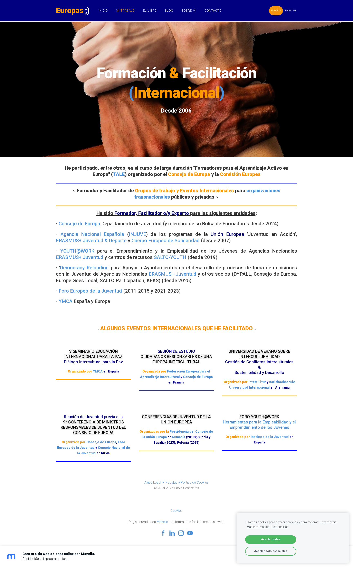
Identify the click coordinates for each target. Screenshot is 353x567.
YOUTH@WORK (77, 251)
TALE (119, 174)
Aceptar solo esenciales (270, 551)
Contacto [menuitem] (213, 10)
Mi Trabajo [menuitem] (125, 10)
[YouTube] (190, 533)
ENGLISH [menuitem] (290, 10)
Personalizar (279, 527)
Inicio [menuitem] (103, 10)
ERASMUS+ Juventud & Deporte (91, 240)
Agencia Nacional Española (92, 234)
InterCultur (257, 382)
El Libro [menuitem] (150, 10)
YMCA (66, 301)
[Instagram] (181, 533)
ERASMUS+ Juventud (79, 257)
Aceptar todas (270, 539)
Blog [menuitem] (169, 10)
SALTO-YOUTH (170, 257)
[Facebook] (163, 533)
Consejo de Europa (79, 224)
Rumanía (178, 437)
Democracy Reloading (84, 268)
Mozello (162, 522)
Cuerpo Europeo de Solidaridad (166, 240)
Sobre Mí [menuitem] (188, 10)
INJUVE (137, 234)
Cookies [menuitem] (176, 511)
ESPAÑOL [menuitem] (276, 10)
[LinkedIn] (172, 533)
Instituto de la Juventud (270, 437)
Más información (258, 527)
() (176, 93)
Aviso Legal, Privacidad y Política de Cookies (176, 482)
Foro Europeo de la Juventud (90, 291)
